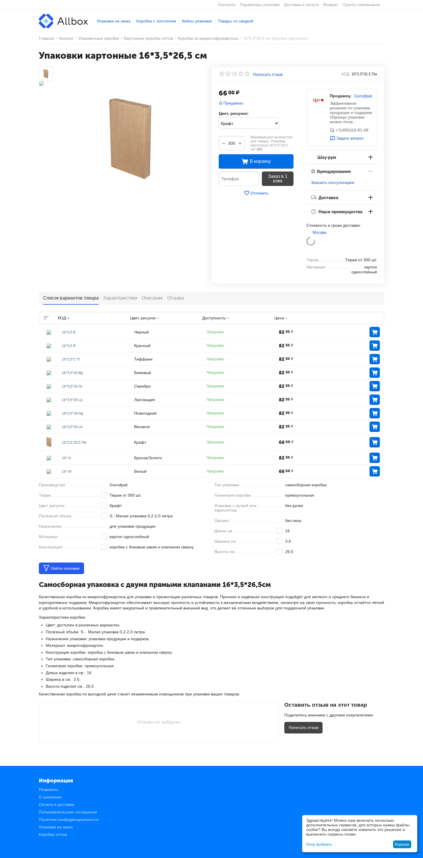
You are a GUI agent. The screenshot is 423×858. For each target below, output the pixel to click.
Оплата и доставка (56, 804)
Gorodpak (363, 96)
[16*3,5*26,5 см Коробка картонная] (130, 139)
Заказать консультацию (333, 182)
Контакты (227, 4)
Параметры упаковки (260, 4)
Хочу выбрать (319, 844)
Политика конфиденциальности (69, 819)
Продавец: (341, 96)
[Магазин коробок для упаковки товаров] (63, 20)
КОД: (346, 74)
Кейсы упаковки (197, 21)
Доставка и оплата (301, 4)
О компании (50, 797)
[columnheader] (94, 318)
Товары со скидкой (235, 21)
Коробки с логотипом (156, 21)
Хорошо (402, 844)
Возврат (330, 4)
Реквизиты (48, 789)
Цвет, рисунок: (234, 113)
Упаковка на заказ (113, 21)
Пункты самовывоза (361, 4)
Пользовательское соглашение (68, 812)
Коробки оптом (53, 834)
